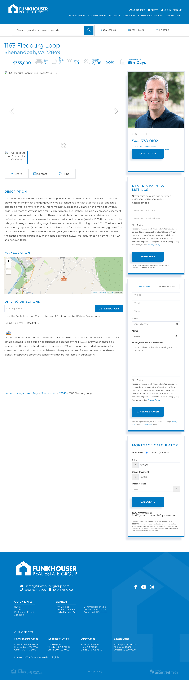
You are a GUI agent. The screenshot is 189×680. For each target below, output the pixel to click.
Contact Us (144, 286)
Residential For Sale (66, 609)
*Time (135, 331)
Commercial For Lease (95, 612)
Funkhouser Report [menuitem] (150, 15)
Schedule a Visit (167, 286)
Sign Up (177, 10)
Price (134, 460)
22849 (63, 393)
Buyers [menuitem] (113, 15)
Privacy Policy (154, 245)
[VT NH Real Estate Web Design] (150, 672)
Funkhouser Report (24, 612)
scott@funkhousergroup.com (47, 586)
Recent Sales (150, 146)
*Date (135, 318)
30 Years (153, 452)
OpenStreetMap (106, 292)
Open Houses (137, 30)
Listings (19, 393)
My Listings (137, 146)
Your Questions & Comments (147, 342)
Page (35, 393)
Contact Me (148, 153)
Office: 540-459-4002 (58, 649)
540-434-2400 (35, 589)
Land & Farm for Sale (66, 612)
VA (28, 393)
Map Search (164, 30)
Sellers (17, 609)
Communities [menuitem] (96, 15)
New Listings (109, 30)
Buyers (18, 606)
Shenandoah (49, 393)
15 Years (166, 452)
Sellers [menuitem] (128, 15)
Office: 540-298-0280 (125, 649)
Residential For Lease (95, 609)
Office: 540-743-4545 (91, 649)
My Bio (168, 150)
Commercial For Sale (95, 606)
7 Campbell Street (90, 645)
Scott (154, 10)
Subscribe (148, 256)
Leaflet (94, 292)
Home (8, 393)
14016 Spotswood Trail (125, 645)
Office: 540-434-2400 (25, 649)
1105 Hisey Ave (59, 645)
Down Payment (140, 472)
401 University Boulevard (27, 645)
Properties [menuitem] (76, 15)
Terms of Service (146, 424)
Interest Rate (139, 483)
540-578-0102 (138, 10)
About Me (19, 614)
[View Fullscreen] (8, 272)
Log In (167, 10)
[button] (88, 30)
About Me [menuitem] (172, 15)
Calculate (147, 501)
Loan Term (137, 452)
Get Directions (109, 308)
